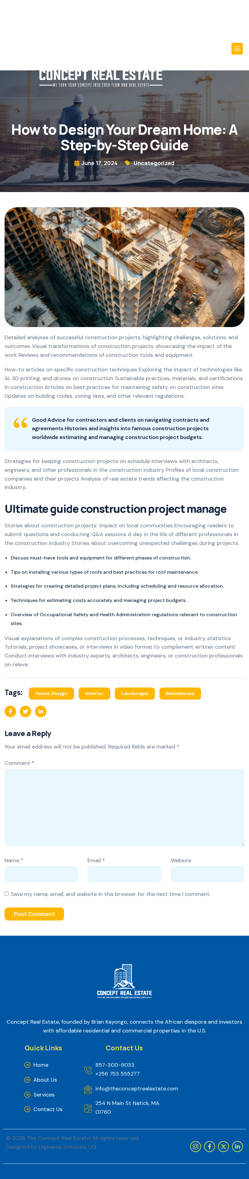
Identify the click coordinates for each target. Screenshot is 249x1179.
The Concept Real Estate (58, 1138)
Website (181, 860)
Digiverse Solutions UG (67, 1146)
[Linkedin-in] (237, 1146)
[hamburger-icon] (237, 49)
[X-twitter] (223, 1146)
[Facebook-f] (209, 1146)
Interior (94, 693)
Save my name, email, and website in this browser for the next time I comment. (110, 894)
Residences (180, 693)
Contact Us (48, 1109)
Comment (19, 763)
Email (96, 860)
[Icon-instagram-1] (195, 1146)
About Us (45, 1079)
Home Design (51, 693)
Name (14, 860)
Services (44, 1094)
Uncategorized (154, 163)
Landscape (134, 693)
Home (40, 1065)
